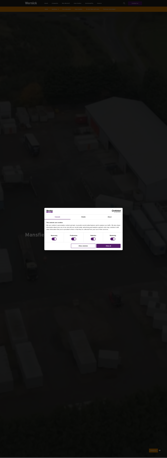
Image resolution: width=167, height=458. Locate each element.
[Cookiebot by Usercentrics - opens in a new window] (113, 211)
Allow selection (83, 246)
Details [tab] (83, 217)
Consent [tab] (57, 217)
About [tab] (110, 217)
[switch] (73, 239)
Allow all (108, 246)
